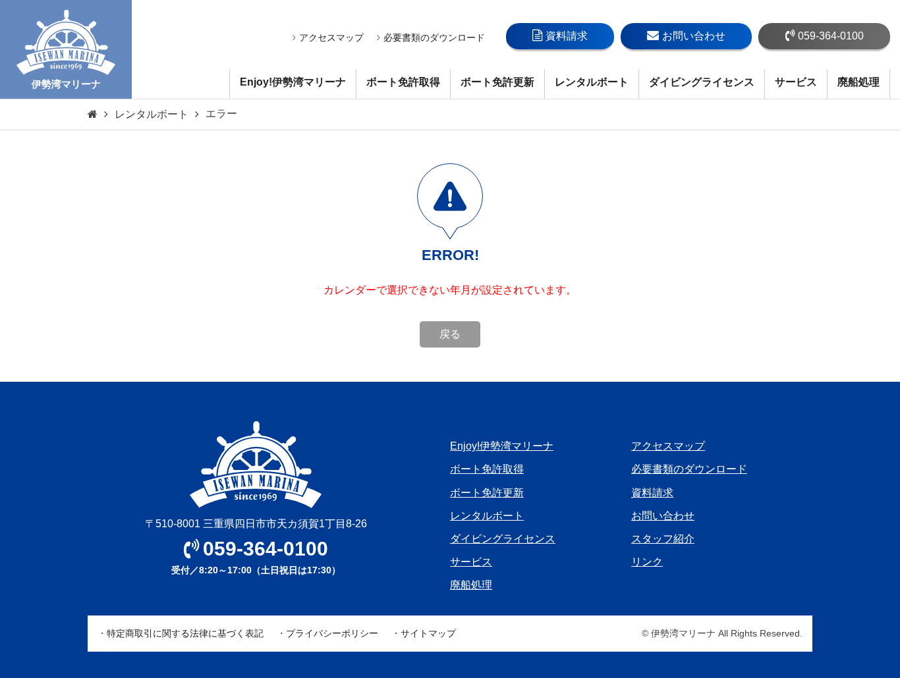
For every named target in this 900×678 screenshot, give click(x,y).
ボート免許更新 (497, 82)
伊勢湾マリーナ (66, 84)
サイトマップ (428, 633)
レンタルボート (592, 82)
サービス (796, 82)
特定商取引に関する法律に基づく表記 (185, 633)
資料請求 (567, 35)
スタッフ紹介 (662, 538)
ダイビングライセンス (701, 82)
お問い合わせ (693, 35)
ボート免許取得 (403, 82)
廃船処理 (858, 82)
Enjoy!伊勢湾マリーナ (293, 82)
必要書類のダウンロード (434, 37)
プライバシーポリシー (332, 633)
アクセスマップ (331, 37)
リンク (647, 561)
